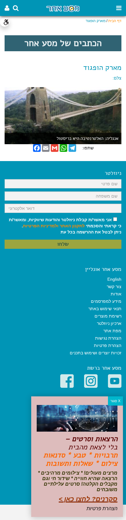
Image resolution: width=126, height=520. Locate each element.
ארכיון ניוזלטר (109, 323)
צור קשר (114, 286)
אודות (116, 293)
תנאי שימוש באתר (104, 308)
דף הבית (114, 21)
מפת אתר (112, 330)
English (114, 279)
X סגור (115, 401)
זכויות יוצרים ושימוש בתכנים (95, 352)
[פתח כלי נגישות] (4, 22)
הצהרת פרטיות (107, 345)
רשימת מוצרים (107, 316)
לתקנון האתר (72, 225)
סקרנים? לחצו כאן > (88, 499)
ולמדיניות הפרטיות (40, 225)
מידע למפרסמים (106, 301)
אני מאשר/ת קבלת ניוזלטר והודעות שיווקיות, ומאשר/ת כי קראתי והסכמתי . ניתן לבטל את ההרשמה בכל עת (65, 225)
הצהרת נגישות (108, 338)
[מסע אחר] (62, 8)
